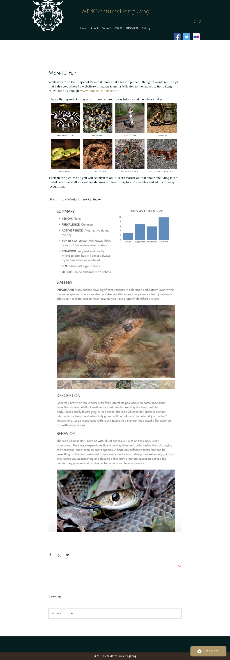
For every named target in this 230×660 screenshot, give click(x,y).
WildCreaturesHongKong (115, 12)
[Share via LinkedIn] (68, 555)
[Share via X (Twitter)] (59, 555)
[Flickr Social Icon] (196, 36)
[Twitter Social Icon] (186, 36)
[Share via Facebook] (50, 555)
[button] (198, 21)
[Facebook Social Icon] (177, 36)
